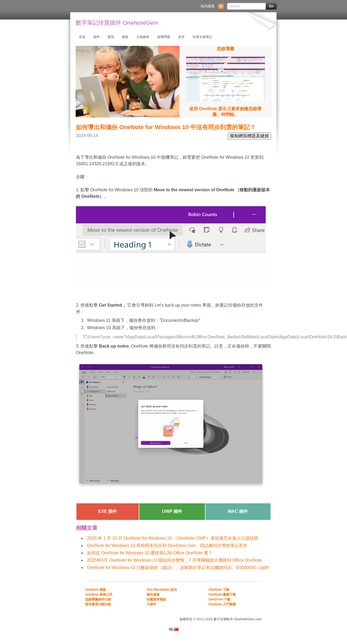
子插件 (151, 604)
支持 (181, 37)
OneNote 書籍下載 (222, 594)
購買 (111, 37)
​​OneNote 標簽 (95, 590)
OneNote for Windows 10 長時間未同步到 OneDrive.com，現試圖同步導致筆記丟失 (167, 545)
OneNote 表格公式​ (99, 594)
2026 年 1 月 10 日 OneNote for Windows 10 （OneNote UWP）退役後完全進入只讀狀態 (172, 538)
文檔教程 (142, 37)
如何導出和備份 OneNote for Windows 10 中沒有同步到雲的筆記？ (166, 127)
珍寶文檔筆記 (202, 37)
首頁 (82, 37)
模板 (125, 37)
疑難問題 (163, 37)
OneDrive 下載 (219, 599)
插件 (96, 37)
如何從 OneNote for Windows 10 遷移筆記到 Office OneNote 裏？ (150, 553)
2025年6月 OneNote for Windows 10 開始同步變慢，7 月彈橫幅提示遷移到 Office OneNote (174, 560)
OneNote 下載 (218, 590)
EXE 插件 (107, 511)
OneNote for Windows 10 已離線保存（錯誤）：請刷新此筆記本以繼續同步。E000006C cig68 (178, 567)
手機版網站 (255, 611)
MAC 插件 (238, 511)
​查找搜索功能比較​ (98, 604)
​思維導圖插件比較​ (98, 599)
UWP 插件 (172, 511)
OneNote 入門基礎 (222, 604)
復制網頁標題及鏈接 (249, 136)
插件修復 (153, 594)
